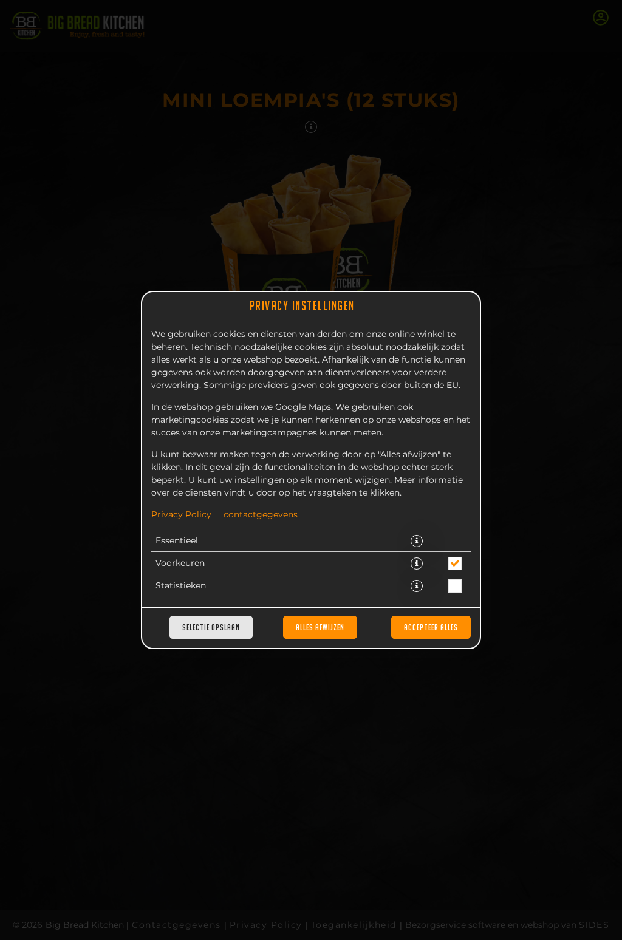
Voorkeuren (180, 563)
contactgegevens (261, 515)
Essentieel (177, 541)
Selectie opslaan (211, 627)
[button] (417, 541)
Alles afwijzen (320, 627)
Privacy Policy (181, 515)
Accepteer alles (431, 627)
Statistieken (181, 586)
